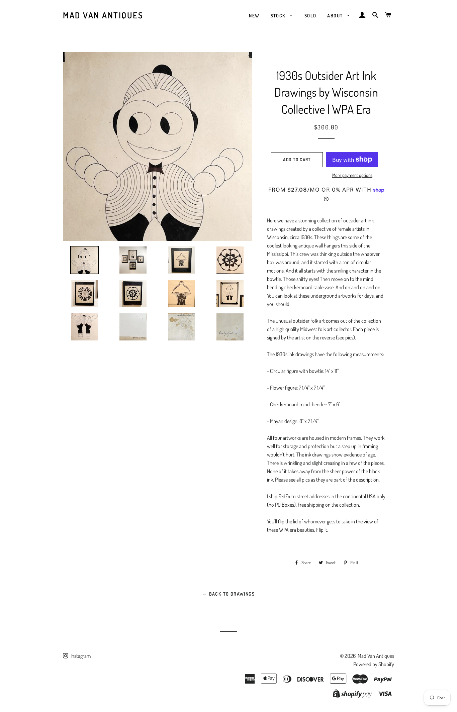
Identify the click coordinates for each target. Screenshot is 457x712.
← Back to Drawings (228, 594)
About (335, 15)
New (254, 15)
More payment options (352, 175)
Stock (279, 15)
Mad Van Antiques (103, 15)
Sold (310, 15)
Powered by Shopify (373, 664)
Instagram (80, 655)
